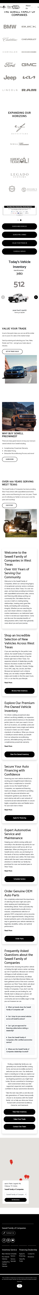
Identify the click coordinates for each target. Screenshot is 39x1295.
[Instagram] (8, 1240)
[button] (25, 1177)
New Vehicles (6, 1254)
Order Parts (19, 938)
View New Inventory (20, 1111)
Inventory (6, 1250)
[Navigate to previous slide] (1, 210)
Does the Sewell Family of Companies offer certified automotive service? (19, 1040)
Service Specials (13, 1260)
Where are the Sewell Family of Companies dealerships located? (17, 1050)
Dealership (32, 1250)
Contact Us (10, 1233)
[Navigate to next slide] (37, 210)
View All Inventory (19, 270)
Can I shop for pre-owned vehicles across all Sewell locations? (18, 1017)
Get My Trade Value (12, 351)
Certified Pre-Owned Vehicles (6, 1264)
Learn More (10, 459)
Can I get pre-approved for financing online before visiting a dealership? (17, 1028)
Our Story (9, 505)
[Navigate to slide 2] (21, 220)
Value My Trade (22, 1260)
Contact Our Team (19, 1126)
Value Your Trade (19, 1119)
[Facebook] (4, 1240)
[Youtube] (13, 1240)
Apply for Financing (19, 818)
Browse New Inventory (19, 690)
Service (14, 1250)
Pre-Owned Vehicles (5, 1258)
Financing (23, 1250)
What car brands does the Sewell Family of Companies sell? (18, 1008)
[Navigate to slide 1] (18, 220)
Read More (8, 682)
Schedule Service (19, 879)
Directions (31, 1257)
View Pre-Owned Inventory (19, 754)
